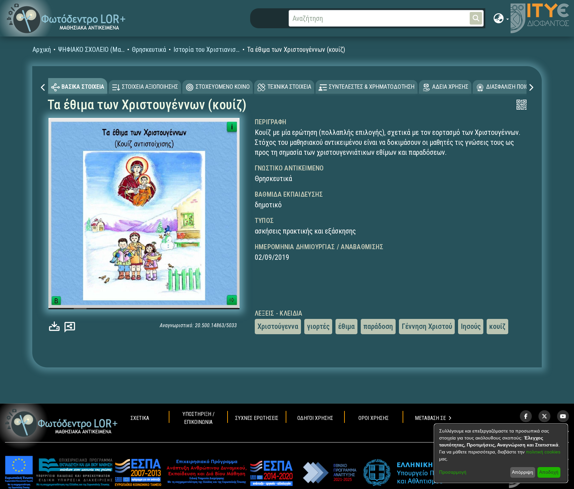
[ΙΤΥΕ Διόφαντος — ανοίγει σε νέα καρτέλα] (540, 18)
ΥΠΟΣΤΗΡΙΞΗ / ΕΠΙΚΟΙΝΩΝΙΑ (198, 418)
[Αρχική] (61, 423)
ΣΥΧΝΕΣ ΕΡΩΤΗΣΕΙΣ (256, 418)
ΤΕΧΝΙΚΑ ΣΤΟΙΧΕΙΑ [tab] (289, 86)
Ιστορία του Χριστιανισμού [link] (206, 49)
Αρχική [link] (42, 49)
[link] (55, 326)
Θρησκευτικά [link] (149, 49)
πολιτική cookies (543, 451)
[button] (66, 18)
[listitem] (526, 416)
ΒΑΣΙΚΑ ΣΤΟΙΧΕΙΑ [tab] (82, 86)
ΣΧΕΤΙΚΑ (140, 418)
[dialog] (500, 453)
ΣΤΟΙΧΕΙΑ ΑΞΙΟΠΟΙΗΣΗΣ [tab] (150, 86)
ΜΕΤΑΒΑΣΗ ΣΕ (430, 418)
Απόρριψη (522, 472)
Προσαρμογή (452, 472)
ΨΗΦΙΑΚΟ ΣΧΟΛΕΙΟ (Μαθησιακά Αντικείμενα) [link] (91, 49)
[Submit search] (476, 18)
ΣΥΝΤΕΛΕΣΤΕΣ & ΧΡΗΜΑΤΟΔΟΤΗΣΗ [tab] (372, 86)
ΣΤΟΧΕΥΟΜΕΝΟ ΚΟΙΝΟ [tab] (223, 86)
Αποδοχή (548, 472)
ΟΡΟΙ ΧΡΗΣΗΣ (373, 418)
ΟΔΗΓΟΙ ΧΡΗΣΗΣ (315, 418)
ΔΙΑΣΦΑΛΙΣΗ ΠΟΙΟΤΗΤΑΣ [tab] (515, 86)
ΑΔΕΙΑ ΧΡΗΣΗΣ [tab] (450, 86)
